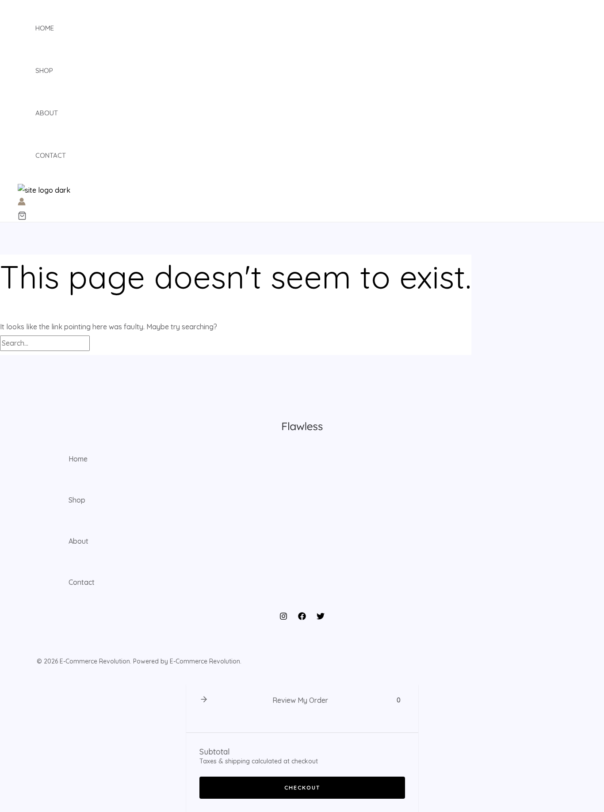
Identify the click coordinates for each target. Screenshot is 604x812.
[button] (22, 216)
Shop (44, 70)
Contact (50, 155)
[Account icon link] (22, 203)
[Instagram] (283, 617)
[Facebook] (302, 617)
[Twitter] (321, 617)
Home (44, 28)
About (46, 113)
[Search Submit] (105, 344)
